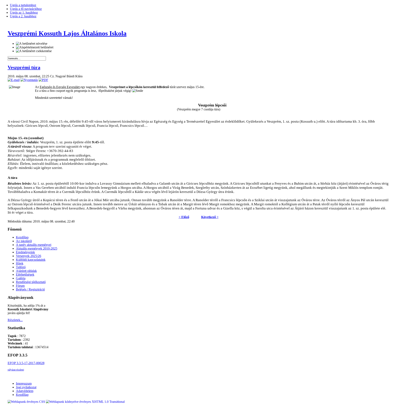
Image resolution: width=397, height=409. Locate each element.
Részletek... (15, 320)
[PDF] (43, 80)
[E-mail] (14, 80)
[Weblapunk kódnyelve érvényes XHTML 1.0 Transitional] (85, 401)
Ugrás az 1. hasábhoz (24, 12)
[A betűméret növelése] (31, 43)
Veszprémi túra (24, 67)
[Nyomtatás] (29, 80)
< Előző (184, 217)
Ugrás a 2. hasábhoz (23, 16)
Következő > (210, 217)
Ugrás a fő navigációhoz (26, 9)
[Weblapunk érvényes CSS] (27, 401)
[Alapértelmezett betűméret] (34, 47)
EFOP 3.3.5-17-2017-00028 (26, 363)
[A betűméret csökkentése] (34, 51)
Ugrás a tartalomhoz (23, 5)
